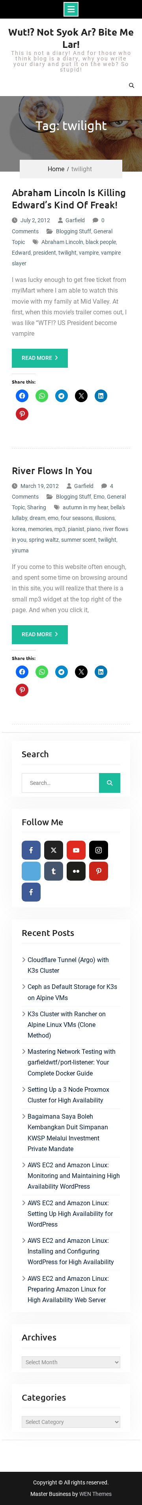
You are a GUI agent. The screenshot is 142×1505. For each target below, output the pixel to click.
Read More (37, 358)
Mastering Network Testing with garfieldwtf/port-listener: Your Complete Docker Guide (72, 1062)
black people (101, 242)
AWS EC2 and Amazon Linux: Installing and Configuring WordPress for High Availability (71, 1251)
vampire (89, 253)
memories (40, 529)
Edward (21, 253)
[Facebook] (31, 850)
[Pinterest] (98, 871)
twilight (67, 253)
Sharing (36, 507)
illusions (105, 518)
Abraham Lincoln (62, 242)
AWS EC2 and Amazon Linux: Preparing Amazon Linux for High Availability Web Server (68, 1289)
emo (53, 518)
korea (19, 529)
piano (94, 529)
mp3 (59, 529)
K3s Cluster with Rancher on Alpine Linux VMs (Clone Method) (67, 1024)
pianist (76, 529)
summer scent (78, 540)
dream (37, 518)
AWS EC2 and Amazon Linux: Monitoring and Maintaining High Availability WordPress (74, 1175)
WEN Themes (95, 1494)
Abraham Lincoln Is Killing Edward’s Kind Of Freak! (69, 198)
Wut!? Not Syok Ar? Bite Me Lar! (71, 38)
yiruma (20, 550)
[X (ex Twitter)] (53, 850)
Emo (99, 496)
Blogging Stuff (73, 231)
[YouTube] (76, 850)
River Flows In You (52, 470)
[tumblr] (53, 871)
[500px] (31, 871)
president (44, 253)
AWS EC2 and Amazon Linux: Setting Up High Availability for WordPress (70, 1213)
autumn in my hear (85, 507)
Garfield (75, 220)
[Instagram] (98, 850)
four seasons (77, 518)
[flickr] (76, 871)
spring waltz (44, 540)
